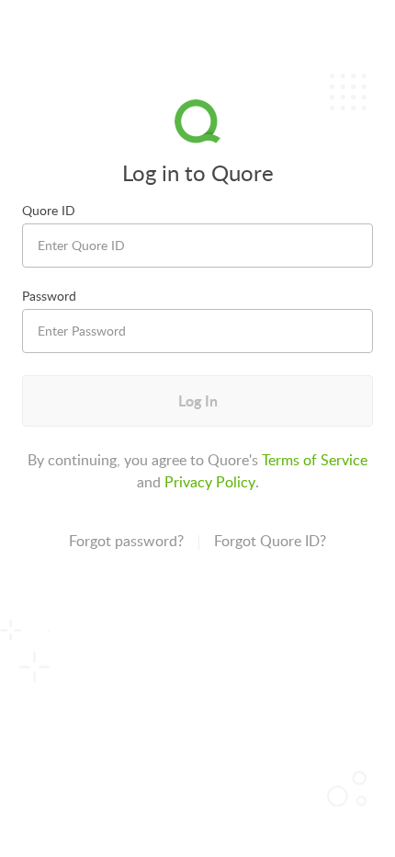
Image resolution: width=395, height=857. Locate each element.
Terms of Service (314, 460)
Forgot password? (126, 541)
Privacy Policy (209, 482)
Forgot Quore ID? (270, 541)
